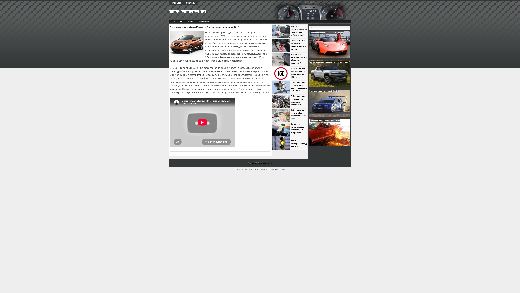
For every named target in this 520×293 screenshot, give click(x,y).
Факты (191, 21)
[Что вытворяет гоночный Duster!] (329, 116)
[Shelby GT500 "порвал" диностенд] (329, 145)
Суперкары (176, 3)
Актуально (178, 21)
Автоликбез (203, 21)
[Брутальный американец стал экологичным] (329, 87)
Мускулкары (191, 3)
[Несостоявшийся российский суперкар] (329, 57)
